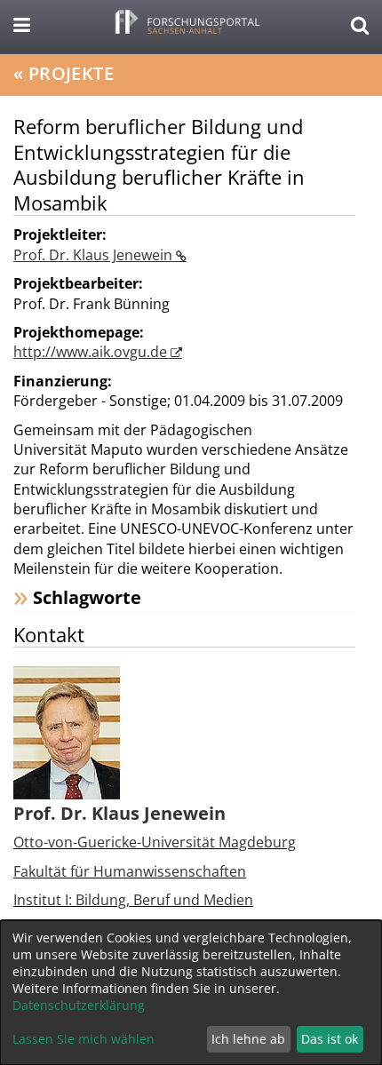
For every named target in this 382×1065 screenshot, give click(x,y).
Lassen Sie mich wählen (83, 1038)
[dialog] (191, 992)
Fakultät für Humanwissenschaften (129, 871)
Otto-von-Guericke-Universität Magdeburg (154, 842)
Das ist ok (329, 1038)
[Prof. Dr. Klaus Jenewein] (66, 732)
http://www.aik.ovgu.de (92, 352)
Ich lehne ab (248, 1038)
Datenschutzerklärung (78, 1005)
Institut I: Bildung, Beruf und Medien (133, 900)
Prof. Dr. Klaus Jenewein (94, 255)
